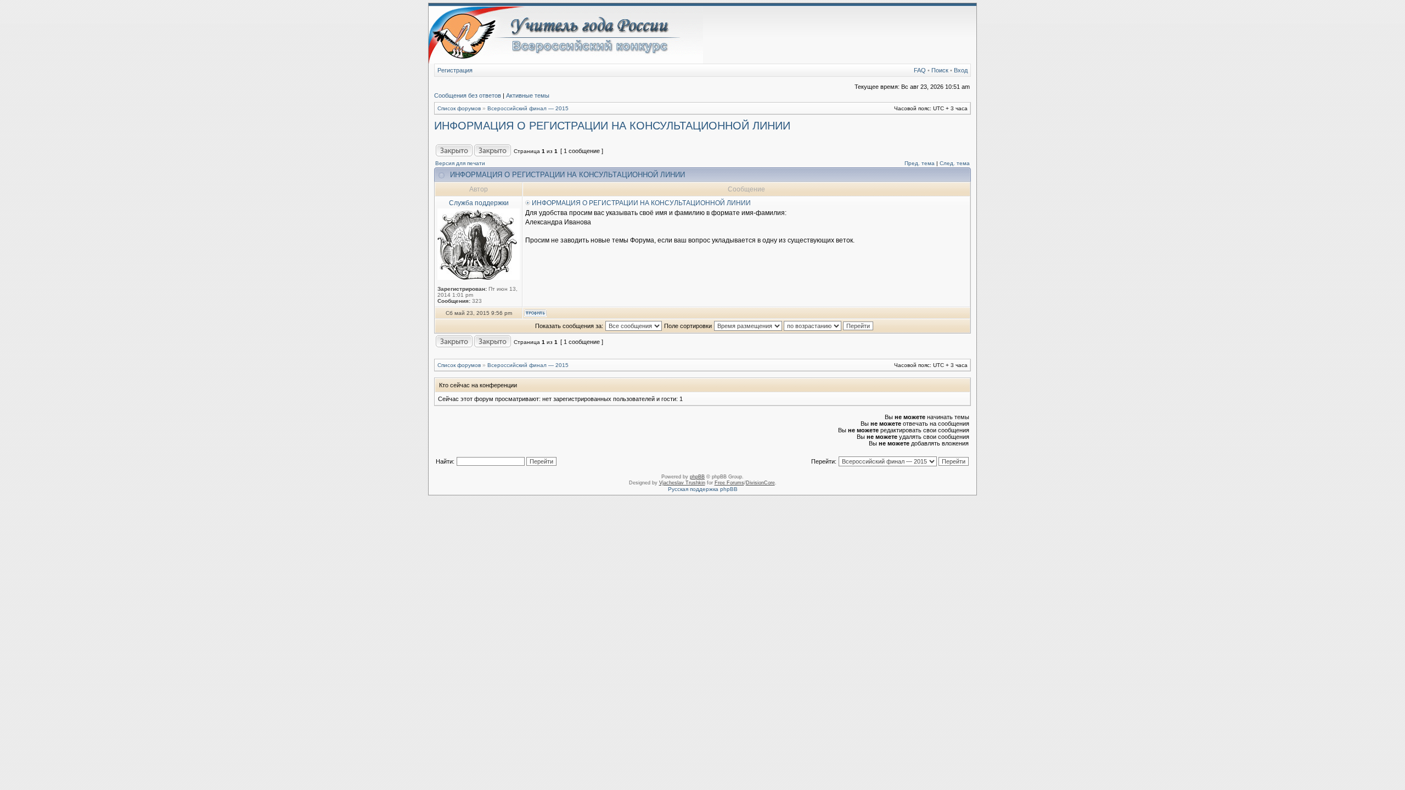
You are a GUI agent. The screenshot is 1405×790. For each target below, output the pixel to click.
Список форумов (459, 108)
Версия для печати (460, 163)
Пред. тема (919, 163)
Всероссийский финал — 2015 (528, 108)
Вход (961, 70)
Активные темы (527, 95)
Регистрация (455, 70)
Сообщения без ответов (467, 95)
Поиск (939, 70)
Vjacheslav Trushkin (682, 483)
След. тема (955, 163)
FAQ (920, 70)
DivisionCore (760, 483)
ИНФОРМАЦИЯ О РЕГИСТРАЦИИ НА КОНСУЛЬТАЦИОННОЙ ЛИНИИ (612, 126)
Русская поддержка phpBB (703, 489)
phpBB (697, 476)
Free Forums (729, 483)
